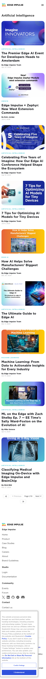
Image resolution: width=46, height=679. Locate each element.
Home (5, 534)
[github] (13, 597)
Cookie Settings (19, 665)
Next (37, 496)
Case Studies (8, 543)
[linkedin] (8, 597)
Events (5, 588)
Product (6, 539)
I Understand (19, 672)
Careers (5, 552)
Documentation (9, 576)
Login (4, 572)
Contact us (7, 607)
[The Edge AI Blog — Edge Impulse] (12, 4)
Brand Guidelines (10, 560)
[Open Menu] (42, 5)
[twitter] (3, 597)
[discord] (23, 597)
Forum (5, 592)
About (5, 556)
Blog (4, 547)
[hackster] (17, 597)
